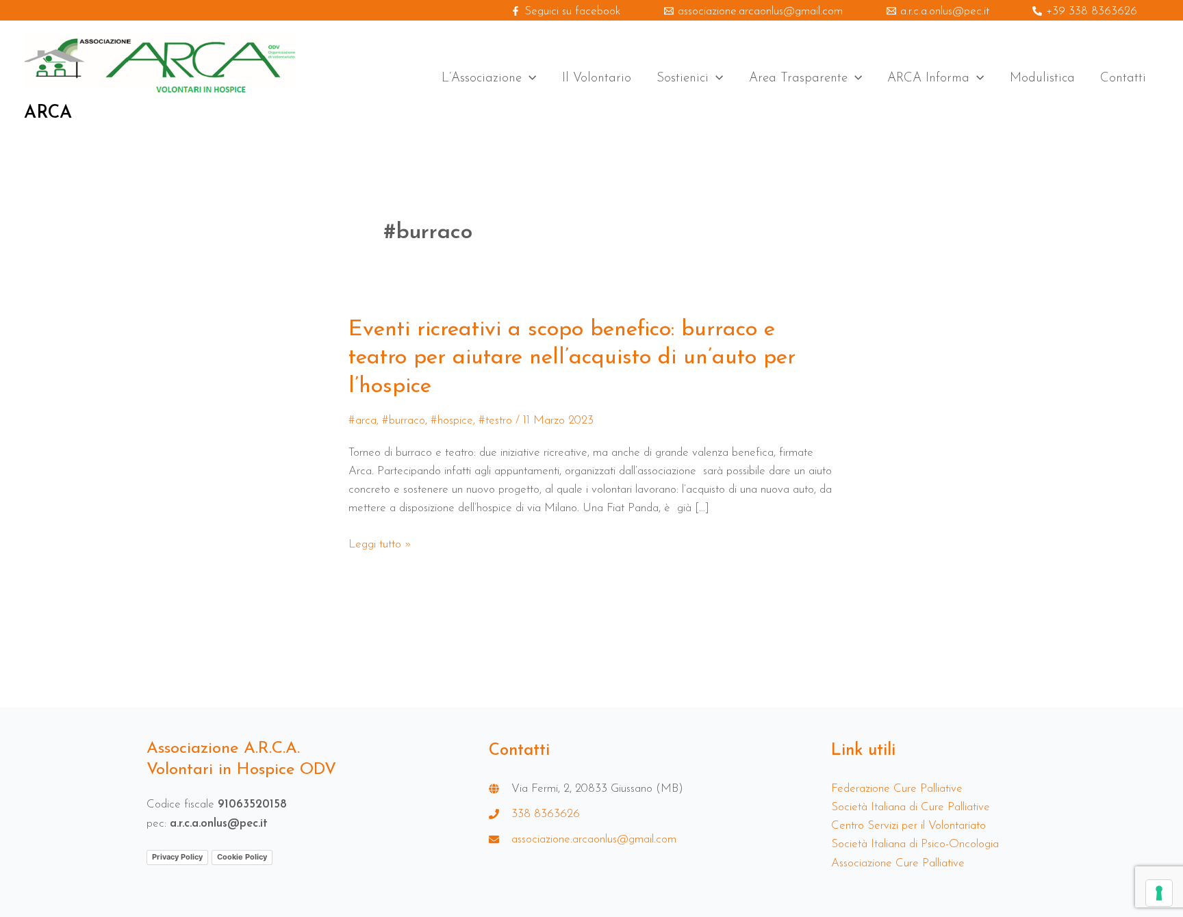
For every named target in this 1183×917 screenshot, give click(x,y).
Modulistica (1042, 78)
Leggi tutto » (379, 544)
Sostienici (683, 78)
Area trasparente (798, 78)
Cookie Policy (242, 857)
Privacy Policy (177, 857)
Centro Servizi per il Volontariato (908, 825)
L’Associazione (482, 78)
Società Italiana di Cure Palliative (910, 807)
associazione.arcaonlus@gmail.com (593, 839)
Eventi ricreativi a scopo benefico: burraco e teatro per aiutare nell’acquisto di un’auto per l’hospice (572, 358)
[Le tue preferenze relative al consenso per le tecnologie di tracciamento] (1159, 893)
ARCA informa (928, 78)
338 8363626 (545, 814)
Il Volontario (596, 78)
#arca (362, 420)
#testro (495, 420)
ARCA (48, 113)
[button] (529, 78)
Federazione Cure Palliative (897, 789)
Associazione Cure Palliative (898, 863)
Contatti (1123, 78)
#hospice (452, 420)
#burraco (403, 420)
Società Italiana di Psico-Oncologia (915, 844)
